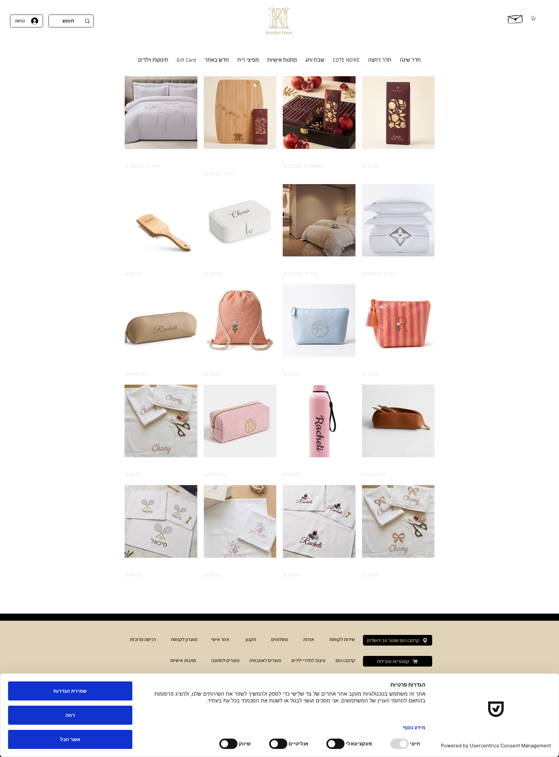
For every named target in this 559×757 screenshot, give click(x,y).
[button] (533, 18)
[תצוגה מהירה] (398, 112)
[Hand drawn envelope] (515, 18)
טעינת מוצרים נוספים (279, 597)
